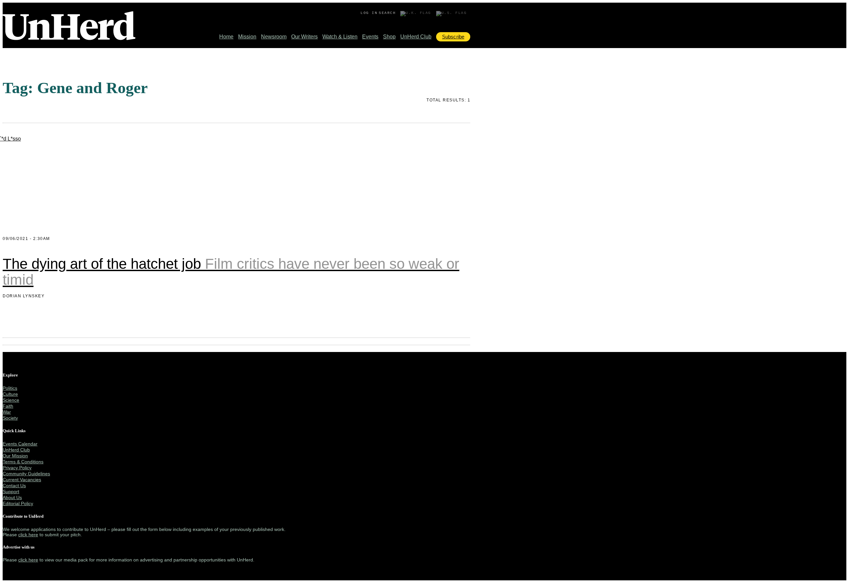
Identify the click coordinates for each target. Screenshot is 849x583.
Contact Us (14, 485)
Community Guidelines (26, 473)
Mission (247, 36)
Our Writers (304, 36)
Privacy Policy (17, 467)
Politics (10, 388)
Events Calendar (20, 443)
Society (10, 418)
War (7, 412)
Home (226, 36)
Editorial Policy (18, 503)
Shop (389, 36)
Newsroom (274, 36)
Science (11, 400)
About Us (12, 497)
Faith (8, 406)
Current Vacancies (22, 479)
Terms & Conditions (23, 461)
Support (11, 491)
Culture (10, 394)
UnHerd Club (415, 36)
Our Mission (15, 455)
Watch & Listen (340, 36)
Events (370, 36)
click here (28, 534)
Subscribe (453, 36)
